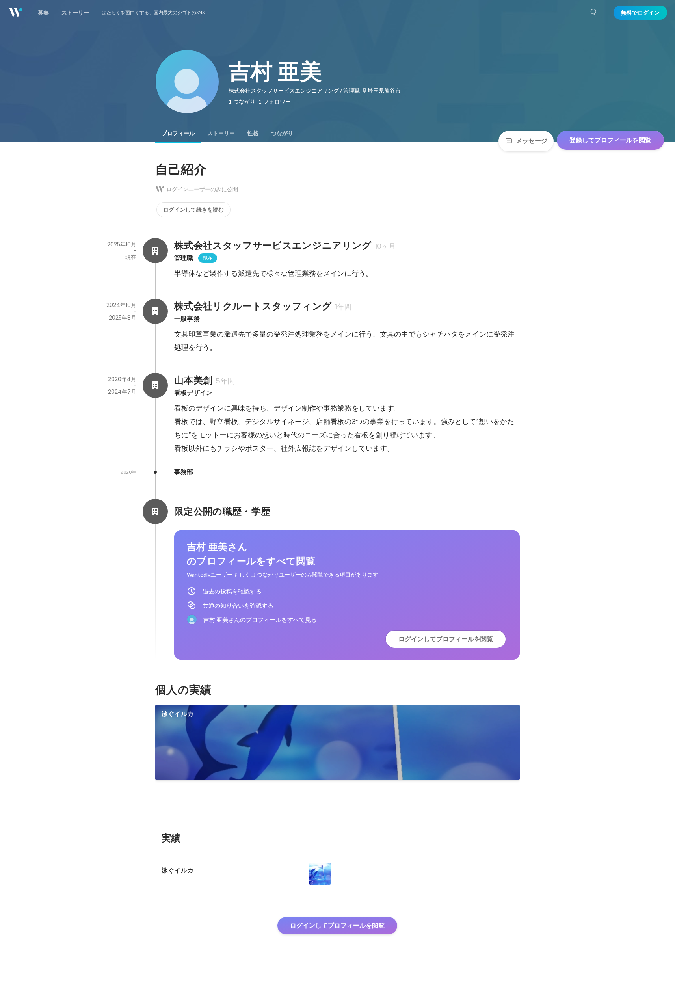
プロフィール (178, 133)
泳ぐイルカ (177, 713)
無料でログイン (640, 13)
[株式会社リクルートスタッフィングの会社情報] (155, 311)
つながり (282, 133)
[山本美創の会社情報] (155, 385)
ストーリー (221, 133)
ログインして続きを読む (193, 210)
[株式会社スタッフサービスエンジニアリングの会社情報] (155, 250)
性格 (252, 133)
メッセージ (531, 140)
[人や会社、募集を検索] (594, 12)
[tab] (178, 133)
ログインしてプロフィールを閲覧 (445, 639)
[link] (337, 742)
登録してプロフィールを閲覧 (610, 140)
